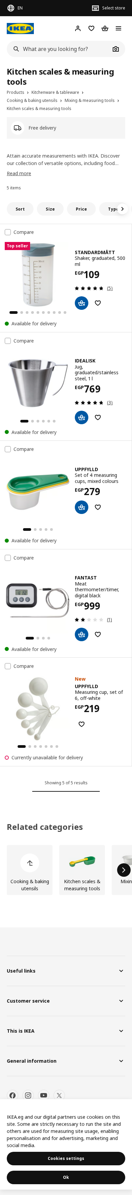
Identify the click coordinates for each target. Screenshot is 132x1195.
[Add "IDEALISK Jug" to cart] (81, 417)
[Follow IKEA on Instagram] (28, 1095)
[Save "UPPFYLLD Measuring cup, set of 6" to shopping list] (81, 724)
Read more (19, 173)
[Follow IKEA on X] (59, 1095)
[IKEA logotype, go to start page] (20, 28)
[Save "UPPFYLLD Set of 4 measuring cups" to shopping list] (98, 507)
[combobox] (58, 49)
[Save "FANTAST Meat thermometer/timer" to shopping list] (98, 634)
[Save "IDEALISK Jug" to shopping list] (98, 417)
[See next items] (122, 208)
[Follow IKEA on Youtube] (43, 1095)
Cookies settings (66, 1158)
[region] (66, 1144)
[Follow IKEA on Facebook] (12, 1095)
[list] (66, 870)
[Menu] (118, 28)
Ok (66, 1177)
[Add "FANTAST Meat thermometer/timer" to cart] (81, 634)
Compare (24, 232)
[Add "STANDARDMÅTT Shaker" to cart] (81, 303)
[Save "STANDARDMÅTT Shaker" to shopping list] (98, 303)
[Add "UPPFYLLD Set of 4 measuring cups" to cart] (81, 507)
